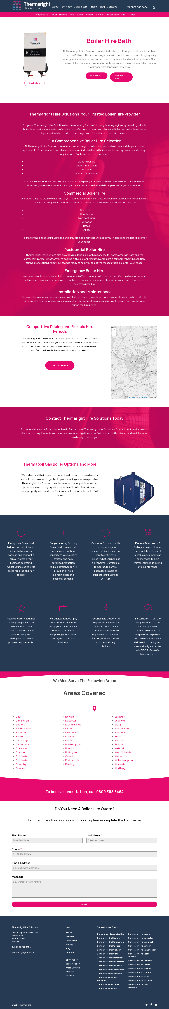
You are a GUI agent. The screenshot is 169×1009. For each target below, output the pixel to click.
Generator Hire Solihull (139, 968)
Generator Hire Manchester (142, 949)
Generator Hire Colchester (110, 969)
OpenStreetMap (143, 398)
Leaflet (132, 398)
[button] (34, 83)
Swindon (119, 740)
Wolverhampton (124, 760)
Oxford (69, 756)
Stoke (118, 736)
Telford (119, 744)
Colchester (22, 760)
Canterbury (22, 744)
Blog (68, 948)
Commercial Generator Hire (111, 934)
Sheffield (120, 720)
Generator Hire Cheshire (109, 965)
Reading (69, 764)
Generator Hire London (139, 945)
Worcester (120, 764)
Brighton (21, 732)
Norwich (69, 748)
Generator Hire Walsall (139, 976)
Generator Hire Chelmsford (110, 961)
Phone (17, 849)
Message (18, 877)
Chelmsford (22, 748)
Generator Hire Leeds (139, 934)
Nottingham (71, 752)
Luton (68, 740)
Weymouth (121, 756)
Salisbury (120, 716)
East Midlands (73, 724)
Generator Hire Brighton (109, 949)
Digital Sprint (28, 952)
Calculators (71, 940)
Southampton (122, 728)
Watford (119, 748)
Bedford (20, 724)
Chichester (22, 756)
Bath (18, 716)
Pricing (69, 944)
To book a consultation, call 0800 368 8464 (85, 791)
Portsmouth (72, 760)
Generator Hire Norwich (140, 960)
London (69, 736)
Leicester (70, 720)
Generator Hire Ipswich (108, 988)
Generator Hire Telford (139, 972)
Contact (70, 952)
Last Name (94, 835)
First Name (19, 835)
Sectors (70, 971)
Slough (118, 724)
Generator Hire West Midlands (138, 986)
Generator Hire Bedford (109, 938)
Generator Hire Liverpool (140, 941)
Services (70, 936)
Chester (20, 752)
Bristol (19, 736)
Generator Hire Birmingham (110, 941)
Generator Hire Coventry (109, 973)
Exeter (69, 728)
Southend (120, 732)
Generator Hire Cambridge (110, 957)
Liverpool (70, 732)
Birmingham (22, 720)
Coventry (21, 764)
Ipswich (69, 716)
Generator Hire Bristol (108, 953)
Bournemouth (23, 728)
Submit (84, 904)
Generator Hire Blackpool (109, 945)
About (69, 932)
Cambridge (22, 740)
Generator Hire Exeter (108, 984)
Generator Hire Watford (140, 980)
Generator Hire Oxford (139, 964)
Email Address (21, 863)
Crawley (20, 768)
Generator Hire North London (138, 955)
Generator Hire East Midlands (107, 979)
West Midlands (123, 752)
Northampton (73, 744)
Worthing (120, 768)
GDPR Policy (72, 959)
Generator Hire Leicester (140, 938)
